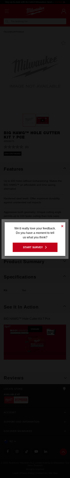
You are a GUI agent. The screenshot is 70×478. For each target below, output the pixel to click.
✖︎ (62, 225)
